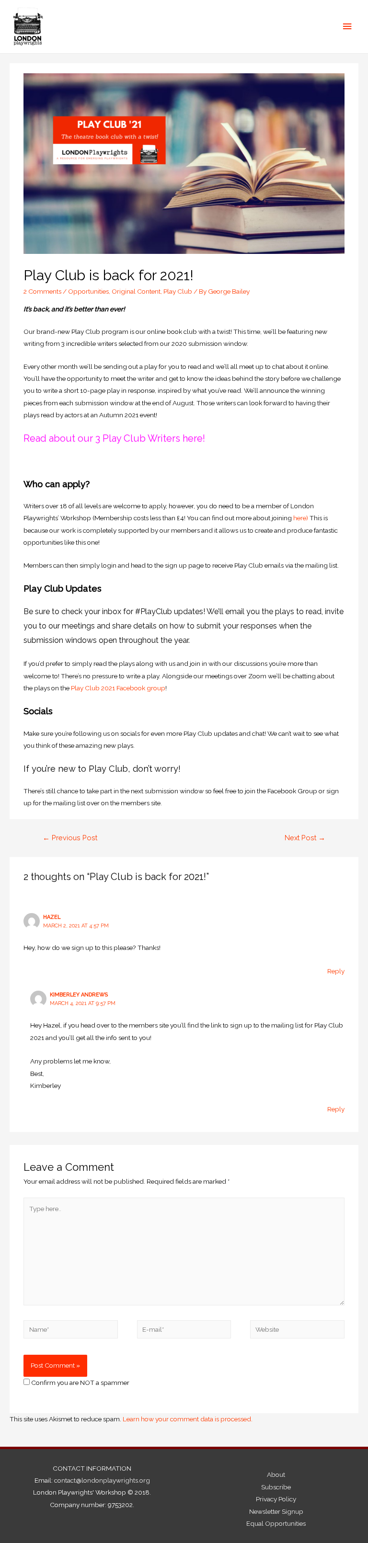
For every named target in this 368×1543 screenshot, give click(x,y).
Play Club (177, 291)
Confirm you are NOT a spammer (79, 1382)
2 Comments (42, 291)
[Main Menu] (347, 26)
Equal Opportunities (276, 1523)
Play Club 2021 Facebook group (118, 688)
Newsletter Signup (276, 1511)
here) (300, 518)
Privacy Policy (276, 1499)
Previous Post (70, 838)
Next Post (305, 838)
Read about (49, 438)
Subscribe (276, 1487)
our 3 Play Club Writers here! (141, 438)
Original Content (136, 291)
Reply (336, 971)
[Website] (297, 1331)
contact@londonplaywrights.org (102, 1480)
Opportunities (88, 291)
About (276, 1474)
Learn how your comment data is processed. (188, 1419)
